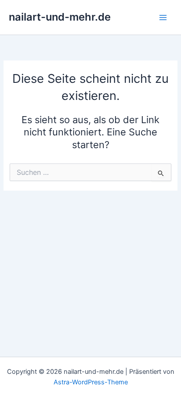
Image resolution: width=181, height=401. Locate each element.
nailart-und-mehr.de (60, 17)
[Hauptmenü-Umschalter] (163, 17)
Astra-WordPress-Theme (91, 382)
